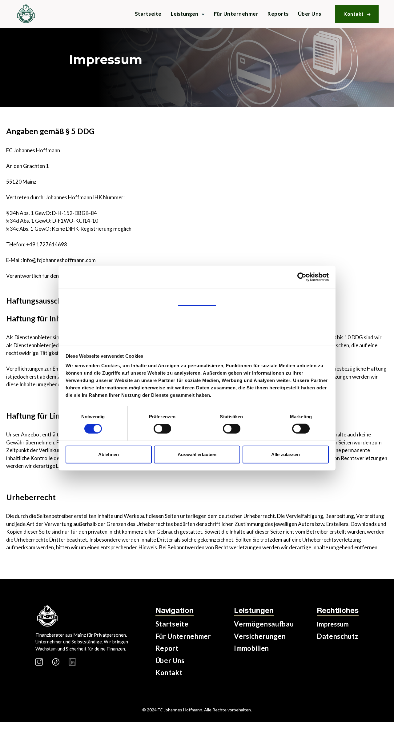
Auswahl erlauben (197, 454)
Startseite (148, 13)
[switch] (162, 429)
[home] (25, 14)
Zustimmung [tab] (197, 296)
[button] (188, 14)
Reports (278, 13)
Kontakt (357, 14)
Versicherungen (260, 636)
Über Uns (309, 13)
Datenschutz (337, 636)
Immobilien (251, 648)
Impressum (333, 624)
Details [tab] (197, 317)
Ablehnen (108, 454)
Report (167, 648)
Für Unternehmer (236, 13)
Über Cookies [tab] (197, 336)
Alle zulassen (285, 454)
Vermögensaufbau (264, 624)
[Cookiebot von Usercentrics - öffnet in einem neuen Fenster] (302, 277)
